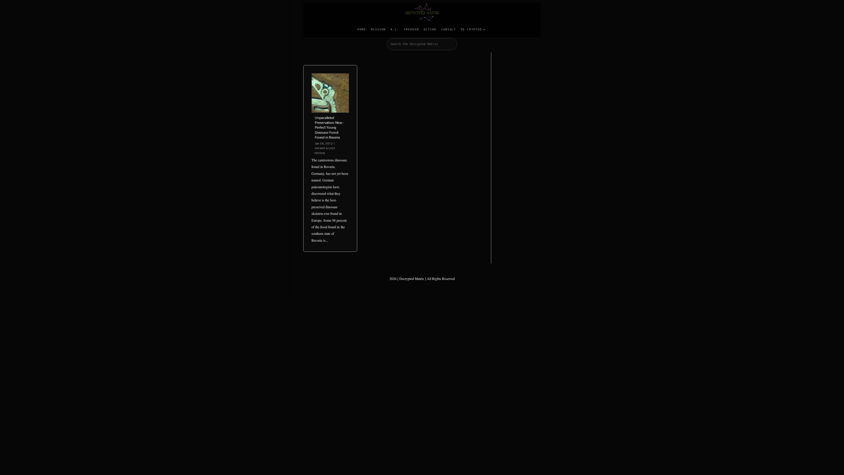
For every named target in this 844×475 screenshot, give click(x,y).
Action (430, 29)
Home (362, 29)
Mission (378, 29)
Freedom (411, 29)
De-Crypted (471, 29)
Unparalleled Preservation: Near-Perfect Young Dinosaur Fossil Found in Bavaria (329, 128)
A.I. (395, 29)
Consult (448, 29)
